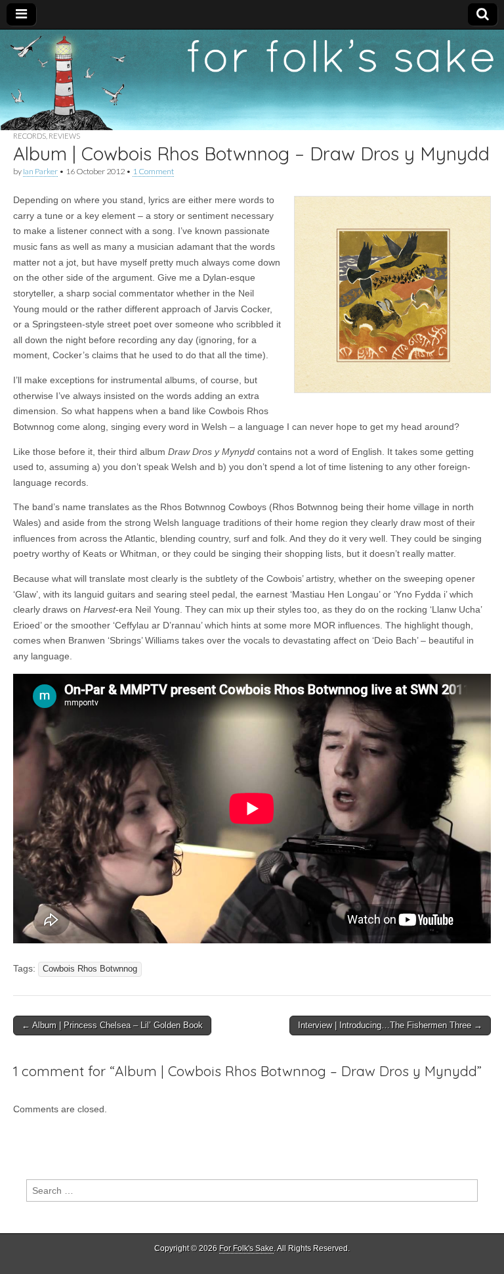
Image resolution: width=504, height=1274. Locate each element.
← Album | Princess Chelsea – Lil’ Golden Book (112, 1025)
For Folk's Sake (246, 1248)
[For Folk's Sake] (252, 80)
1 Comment (153, 171)
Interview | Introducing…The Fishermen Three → (390, 1025)
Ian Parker (40, 171)
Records (29, 135)
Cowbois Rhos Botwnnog (90, 969)
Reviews (64, 135)
